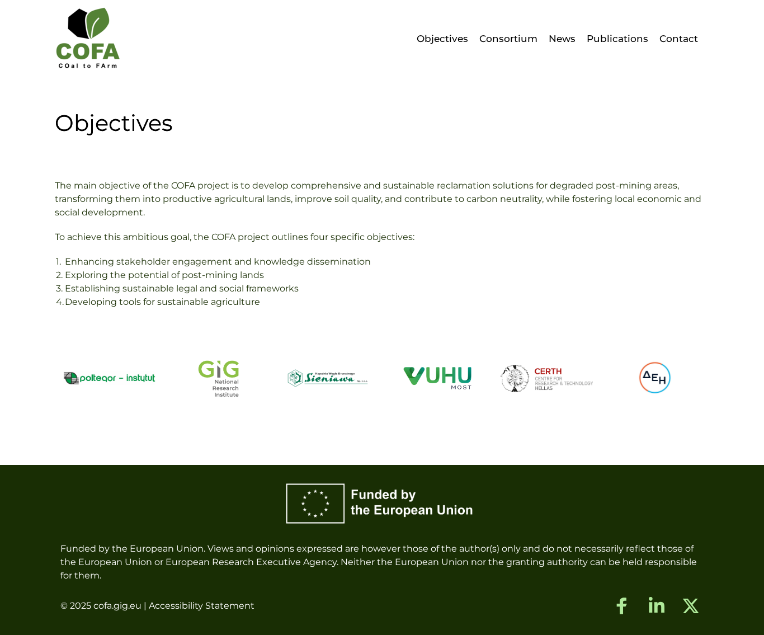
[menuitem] (442, 39)
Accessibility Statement (201, 605)
